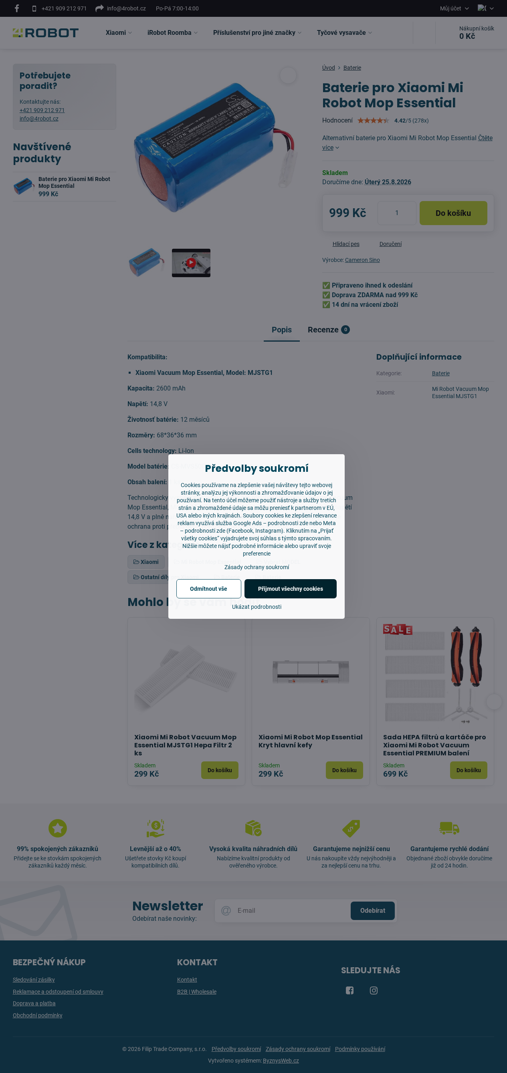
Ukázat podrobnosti (256, 607)
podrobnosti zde (205, 530)
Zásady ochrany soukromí (256, 567)
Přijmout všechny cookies (290, 589)
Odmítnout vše (208, 589)
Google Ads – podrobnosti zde (270, 523)
